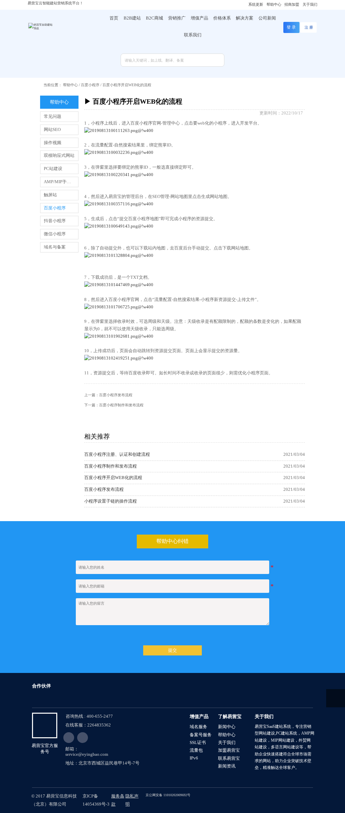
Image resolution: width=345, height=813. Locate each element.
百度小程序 (90, 85)
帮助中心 (70, 85)
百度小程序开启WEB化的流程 (126, 85)
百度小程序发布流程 (115, 395)
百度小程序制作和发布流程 (121, 405)
